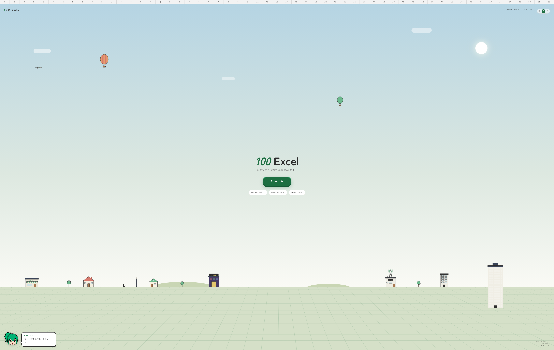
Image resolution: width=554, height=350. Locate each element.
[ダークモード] (547, 11)
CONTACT (528, 10)
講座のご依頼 (297, 192)
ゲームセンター (278, 192)
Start (275, 181)
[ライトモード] (539, 11)
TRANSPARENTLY (513, 10)
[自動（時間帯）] (543, 11)
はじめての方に (257, 192)
